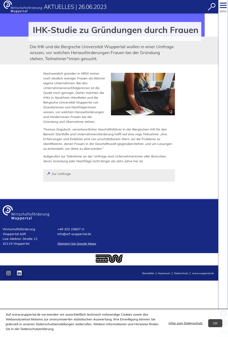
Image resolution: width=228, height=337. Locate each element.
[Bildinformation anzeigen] (171, 111)
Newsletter (148, 273)
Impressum (164, 273)
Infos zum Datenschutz (186, 323)
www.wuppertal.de (203, 273)
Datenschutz (181, 273)
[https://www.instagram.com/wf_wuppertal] (8, 273)
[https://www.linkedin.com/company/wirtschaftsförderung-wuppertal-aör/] (19, 273)
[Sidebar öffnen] (223, 5)
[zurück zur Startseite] (23, 7)
